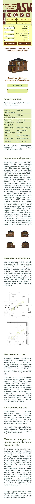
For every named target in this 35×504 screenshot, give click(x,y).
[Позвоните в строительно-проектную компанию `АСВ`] (15, 17)
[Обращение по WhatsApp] (28, 17)
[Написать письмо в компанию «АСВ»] (9, 17)
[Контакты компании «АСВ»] (22, 17)
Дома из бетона (10, 48)
